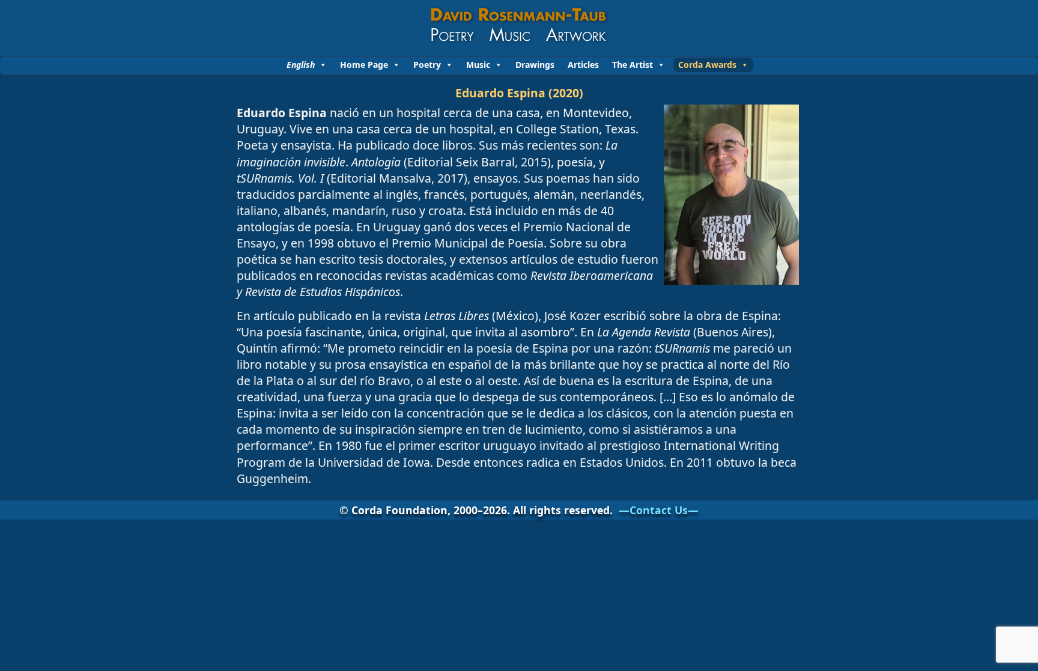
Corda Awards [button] (707, 64)
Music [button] (478, 64)
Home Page (364, 64)
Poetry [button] (427, 64)
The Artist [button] (632, 64)
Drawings (534, 64)
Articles (583, 64)
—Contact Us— (659, 510)
